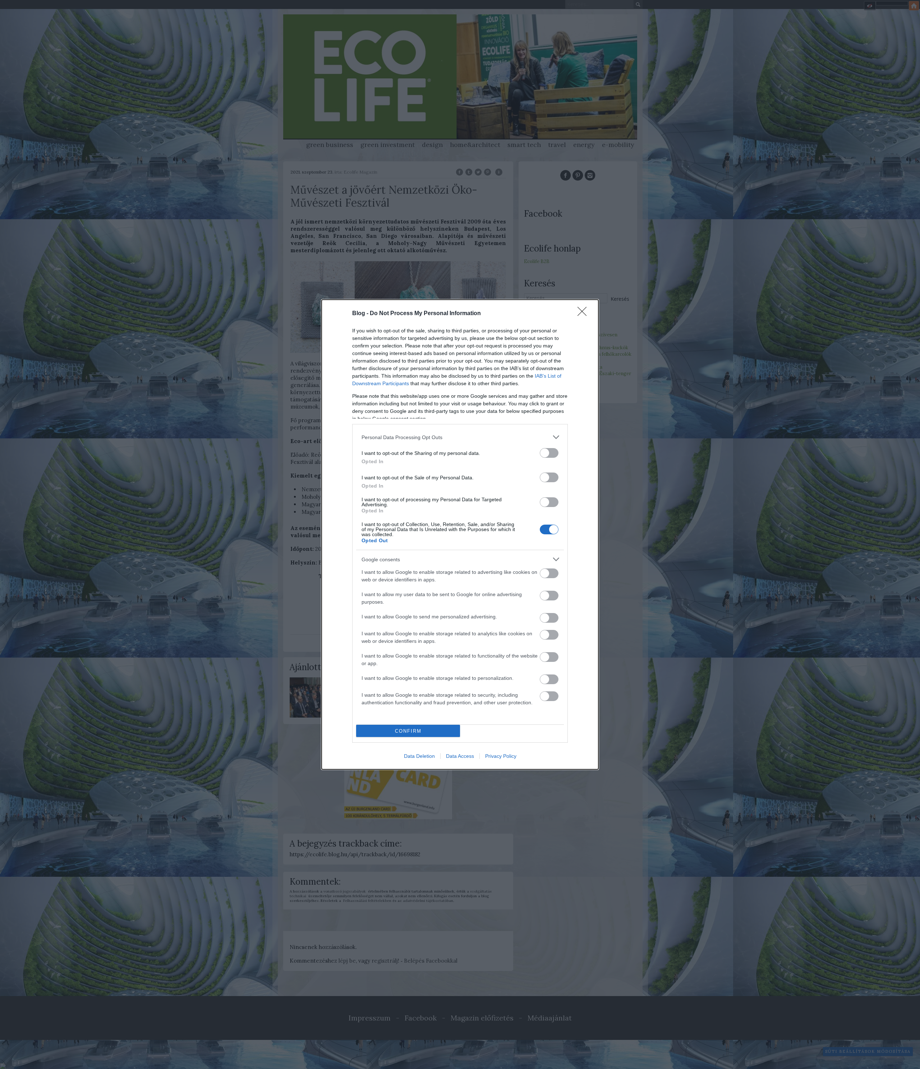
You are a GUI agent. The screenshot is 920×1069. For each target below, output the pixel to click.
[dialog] (460, 534)
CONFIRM (408, 731)
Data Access (460, 756)
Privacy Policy (500, 756)
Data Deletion (419, 756)
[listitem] (460, 437)
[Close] (584, 314)
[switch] (549, 453)
